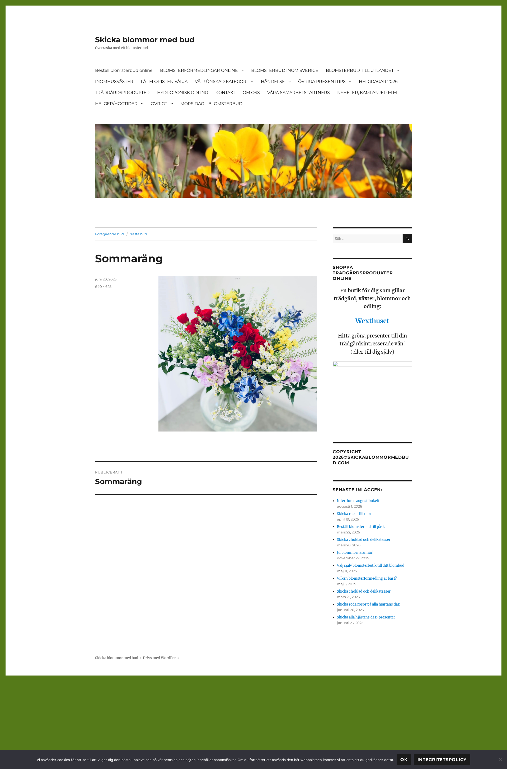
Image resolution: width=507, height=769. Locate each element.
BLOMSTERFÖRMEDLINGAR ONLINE (199, 70)
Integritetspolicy (442, 759)
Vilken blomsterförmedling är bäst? (367, 578)
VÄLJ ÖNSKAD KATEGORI (221, 81)
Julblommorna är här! (355, 552)
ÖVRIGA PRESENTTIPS (322, 81)
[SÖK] (407, 238)
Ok (404, 759)
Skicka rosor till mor (354, 514)
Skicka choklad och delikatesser (364, 539)
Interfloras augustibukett (358, 501)
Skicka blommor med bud (144, 39)
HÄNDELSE (273, 81)
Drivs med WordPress (161, 658)
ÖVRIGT (159, 103)
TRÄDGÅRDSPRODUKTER (122, 92)
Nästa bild (138, 234)
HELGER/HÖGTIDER (116, 103)
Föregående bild (109, 234)
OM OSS (251, 92)
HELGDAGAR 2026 (378, 81)
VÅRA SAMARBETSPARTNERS (298, 92)
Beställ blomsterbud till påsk (361, 526)
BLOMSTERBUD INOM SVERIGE (284, 70)
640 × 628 (103, 286)
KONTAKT (225, 92)
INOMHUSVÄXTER (114, 81)
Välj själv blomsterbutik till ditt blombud (370, 565)
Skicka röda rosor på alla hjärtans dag (368, 604)
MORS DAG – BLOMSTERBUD (211, 103)
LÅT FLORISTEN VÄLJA (164, 81)
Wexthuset (372, 321)
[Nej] (500, 759)
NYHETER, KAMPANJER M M (367, 92)
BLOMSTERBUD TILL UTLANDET (360, 70)
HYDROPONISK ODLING (182, 92)
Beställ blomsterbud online (124, 70)
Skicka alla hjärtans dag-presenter (366, 617)
